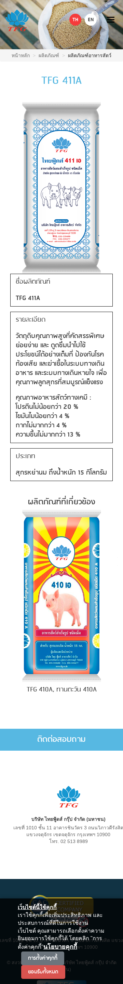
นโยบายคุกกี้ (60, 946)
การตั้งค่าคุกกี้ (42, 958)
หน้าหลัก (21, 55)
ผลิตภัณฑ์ (49, 55)
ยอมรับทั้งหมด (43, 972)
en (91, 19)
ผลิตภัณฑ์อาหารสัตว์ (89, 55)
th (75, 19)
